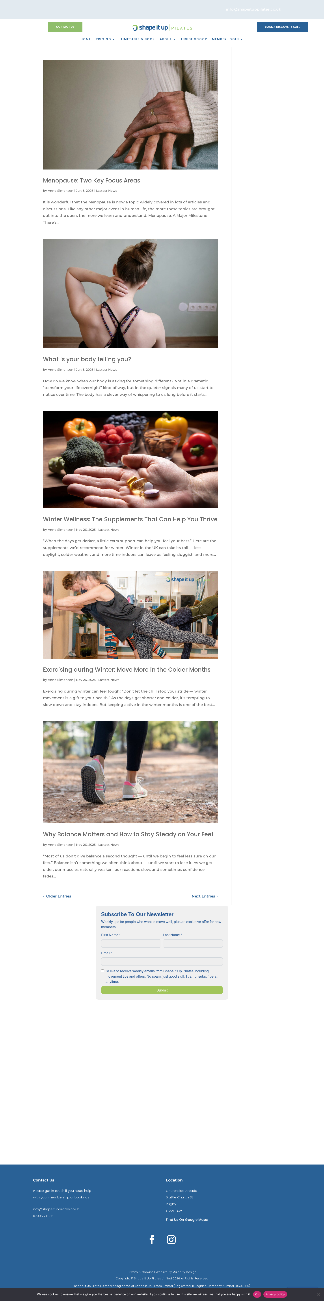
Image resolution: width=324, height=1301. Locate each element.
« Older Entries (57, 896)
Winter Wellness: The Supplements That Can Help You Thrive (130, 519)
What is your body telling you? (87, 359)
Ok (257, 1294)
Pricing (103, 39)
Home (86, 39)
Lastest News (106, 191)
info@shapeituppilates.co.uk (56, 1209)
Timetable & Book (138, 39)
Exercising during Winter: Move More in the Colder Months (126, 670)
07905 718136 (43, 1216)
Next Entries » (205, 896)
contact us (65, 27)
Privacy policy (275, 1294)
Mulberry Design (184, 1272)
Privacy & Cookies (140, 1272)
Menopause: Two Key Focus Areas (91, 180)
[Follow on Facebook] (152, 1240)
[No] (318, 1294)
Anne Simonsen (60, 191)
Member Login (225, 39)
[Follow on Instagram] (171, 1240)
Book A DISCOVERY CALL (282, 27)
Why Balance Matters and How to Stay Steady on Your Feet (128, 834)
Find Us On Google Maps (187, 1219)
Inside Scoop (194, 39)
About (166, 39)
